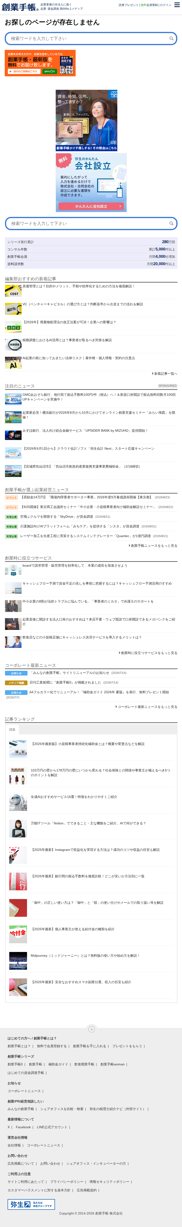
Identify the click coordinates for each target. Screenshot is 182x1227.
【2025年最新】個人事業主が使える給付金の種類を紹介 (73, 929)
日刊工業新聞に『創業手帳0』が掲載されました (65, 682)
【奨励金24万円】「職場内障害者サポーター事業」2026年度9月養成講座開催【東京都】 (86, 497)
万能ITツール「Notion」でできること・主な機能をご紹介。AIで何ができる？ (88, 823)
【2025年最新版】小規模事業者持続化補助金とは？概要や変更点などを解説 (88, 744)
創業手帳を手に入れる (89, 1046)
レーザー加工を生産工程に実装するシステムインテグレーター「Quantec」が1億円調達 (85, 536)
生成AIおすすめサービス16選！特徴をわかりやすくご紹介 (74, 797)
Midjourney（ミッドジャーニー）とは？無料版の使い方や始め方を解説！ (85, 955)
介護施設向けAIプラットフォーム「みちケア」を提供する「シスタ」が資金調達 (79, 526)
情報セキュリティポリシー (109, 1182)
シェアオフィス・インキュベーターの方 (96, 1163)
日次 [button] (12, 729)
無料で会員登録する (52, 1046)
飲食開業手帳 (84, 1064)
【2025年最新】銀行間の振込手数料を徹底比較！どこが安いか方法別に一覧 (88, 876)
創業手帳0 (15, 1064)
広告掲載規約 (87, 1190)
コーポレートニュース (24, 1091)
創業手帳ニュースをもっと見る (154, 545)
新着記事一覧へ (165, 373)
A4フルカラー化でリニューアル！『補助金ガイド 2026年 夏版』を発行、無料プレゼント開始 (99, 692)
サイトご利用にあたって (26, 1182)
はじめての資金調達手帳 (26, 1073)
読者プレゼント (129, 5)
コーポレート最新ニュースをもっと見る (147, 707)
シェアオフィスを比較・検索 (61, 1109)
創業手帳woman (112, 1064)
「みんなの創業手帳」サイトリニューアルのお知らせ (69, 673)
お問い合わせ (50, 1163)
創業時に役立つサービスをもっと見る (149, 653)
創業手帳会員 (17, 256)
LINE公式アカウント (52, 1127)
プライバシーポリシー (66, 1182)
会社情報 (14, 1145)
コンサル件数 (17, 249)
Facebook (23, 1127)
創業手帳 (35, 1064)
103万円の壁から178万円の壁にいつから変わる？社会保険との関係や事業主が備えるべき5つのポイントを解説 (100, 772)
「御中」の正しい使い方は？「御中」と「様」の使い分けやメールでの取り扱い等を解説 (97, 902)
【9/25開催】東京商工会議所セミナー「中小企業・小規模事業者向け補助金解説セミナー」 (88, 507)
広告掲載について (21, 1163)
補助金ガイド (58, 1064)
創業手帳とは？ (19, 1046)
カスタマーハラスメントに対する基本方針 (39, 1190)
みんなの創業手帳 (21, 1109)
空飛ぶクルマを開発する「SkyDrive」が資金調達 (56, 516)
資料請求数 (15, 264)
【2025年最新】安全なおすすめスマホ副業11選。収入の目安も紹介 (81, 982)
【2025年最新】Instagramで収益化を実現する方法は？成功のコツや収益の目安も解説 (95, 850)
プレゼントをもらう (127, 1046)
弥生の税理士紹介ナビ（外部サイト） (118, 1109)
